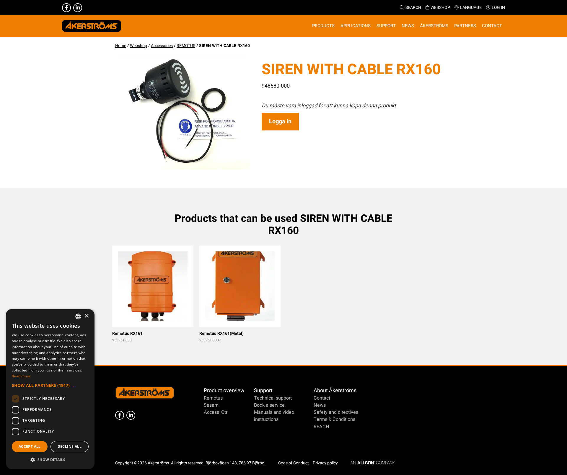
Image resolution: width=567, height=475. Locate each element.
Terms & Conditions (334, 419)
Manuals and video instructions (274, 416)
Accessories (162, 46)
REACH (321, 426)
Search (413, 7)
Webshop (440, 7)
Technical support (273, 398)
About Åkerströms (335, 391)
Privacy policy (325, 463)
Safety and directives (336, 412)
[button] (50, 385)
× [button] (86, 316)
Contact (322, 398)
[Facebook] (66, 7)
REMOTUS (186, 46)
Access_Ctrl (216, 412)
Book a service (269, 405)
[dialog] (50, 389)
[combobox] (78, 316)
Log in (498, 7)
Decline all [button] (70, 446)
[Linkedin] (77, 7)
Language (471, 7)
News (320, 405)
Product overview (224, 391)
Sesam (211, 405)
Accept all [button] (30, 446)
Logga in (280, 121)
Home (120, 46)
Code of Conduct (293, 463)
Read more (21, 376)
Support (263, 391)
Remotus (213, 398)
